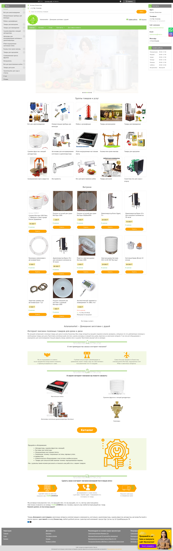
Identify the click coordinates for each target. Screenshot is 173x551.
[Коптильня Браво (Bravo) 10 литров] (135, 246)
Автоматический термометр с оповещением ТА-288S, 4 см (87, 301)
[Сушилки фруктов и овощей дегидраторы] (39, 139)
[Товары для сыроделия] (135, 139)
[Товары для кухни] (111, 167)
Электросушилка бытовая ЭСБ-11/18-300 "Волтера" (109, 259)
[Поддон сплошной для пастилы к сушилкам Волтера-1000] (63, 288)
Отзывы (6, 79)
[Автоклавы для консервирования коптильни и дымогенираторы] (63, 139)
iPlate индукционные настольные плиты (10, 45)
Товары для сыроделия (11, 52)
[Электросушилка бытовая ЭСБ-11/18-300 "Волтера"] (111, 246)
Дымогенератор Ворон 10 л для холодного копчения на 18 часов (134, 215)
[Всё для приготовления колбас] (87, 167)
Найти (141, 11)
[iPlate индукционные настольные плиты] (87, 139)
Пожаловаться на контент (114, 549)
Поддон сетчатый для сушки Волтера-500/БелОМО (86, 214)
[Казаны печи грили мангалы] (111, 139)
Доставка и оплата (74, 27)
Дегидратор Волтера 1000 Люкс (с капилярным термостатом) (106, 541)
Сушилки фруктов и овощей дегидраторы (12, 32)
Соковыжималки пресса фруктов (11, 56)
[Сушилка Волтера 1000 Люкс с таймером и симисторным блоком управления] (39, 201)
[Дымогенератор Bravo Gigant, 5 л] (111, 201)
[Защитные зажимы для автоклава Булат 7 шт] (39, 288)
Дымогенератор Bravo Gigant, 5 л (111, 214)
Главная (32, 27)
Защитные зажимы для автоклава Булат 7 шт (36, 301)
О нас (5, 76)
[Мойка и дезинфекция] (87, 112)
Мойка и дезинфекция (10, 21)
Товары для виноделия (11, 24)
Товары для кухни (9, 67)
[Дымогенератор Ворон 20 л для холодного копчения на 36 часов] (63, 246)
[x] (30, 522)
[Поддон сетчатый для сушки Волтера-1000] (63, 201)
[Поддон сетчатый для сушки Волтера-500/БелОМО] (87, 201)
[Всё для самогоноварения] (39, 112)
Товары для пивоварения (11, 28)
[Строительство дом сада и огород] (135, 167)
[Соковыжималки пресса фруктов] (39, 167)
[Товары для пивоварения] (135, 112)
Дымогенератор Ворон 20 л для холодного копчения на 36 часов (62, 260)
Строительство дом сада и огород (12, 72)
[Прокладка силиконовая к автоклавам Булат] (39, 246)
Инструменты (8, 61)
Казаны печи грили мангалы (12, 49)
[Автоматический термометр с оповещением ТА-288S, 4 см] (87, 288)
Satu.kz (95, 547)
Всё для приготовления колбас (13, 64)
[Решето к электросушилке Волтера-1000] (87, 246)
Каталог (6, 9)
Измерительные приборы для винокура (13, 17)
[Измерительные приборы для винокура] (63, 112)
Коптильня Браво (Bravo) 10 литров (134, 259)
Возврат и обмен (51, 541)
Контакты (60, 27)
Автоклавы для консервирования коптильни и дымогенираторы (13, 38)
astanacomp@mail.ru (156, 34)
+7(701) (49, 496)
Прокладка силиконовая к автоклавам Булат (37, 259)
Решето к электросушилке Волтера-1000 (85, 259)
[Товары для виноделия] (111, 112)
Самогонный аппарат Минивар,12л (98, 533)
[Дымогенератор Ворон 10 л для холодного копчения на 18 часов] (135, 201)
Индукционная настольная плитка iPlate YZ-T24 (102, 539)
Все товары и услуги (87, 321)
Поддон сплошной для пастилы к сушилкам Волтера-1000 (60, 302)
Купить (37, 231)
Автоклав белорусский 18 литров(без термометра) (103, 536)
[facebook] (28, 522)
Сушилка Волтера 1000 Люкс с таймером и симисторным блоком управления (38, 217)
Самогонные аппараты (137, 533)
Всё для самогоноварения (12, 12)
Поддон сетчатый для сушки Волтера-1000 (62, 214)
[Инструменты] (63, 167)
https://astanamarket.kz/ (157, 28)
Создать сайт (48, 1)
